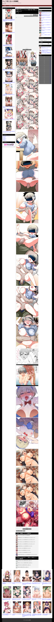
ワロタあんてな (4, 140)
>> (30, 49)
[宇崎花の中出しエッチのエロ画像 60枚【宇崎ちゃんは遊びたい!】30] (27, 285)
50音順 (5, 5)
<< (23, 49)
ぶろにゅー (4, 139)
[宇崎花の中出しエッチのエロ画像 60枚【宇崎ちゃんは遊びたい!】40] (27, 526)
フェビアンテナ (4, 138)
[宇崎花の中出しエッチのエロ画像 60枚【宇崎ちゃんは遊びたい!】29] (27, 254)
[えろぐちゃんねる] (9, 144)
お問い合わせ (10, 5)
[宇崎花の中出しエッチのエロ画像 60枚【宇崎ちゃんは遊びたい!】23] (27, 97)
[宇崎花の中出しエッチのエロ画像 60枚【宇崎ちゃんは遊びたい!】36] (27, 448)
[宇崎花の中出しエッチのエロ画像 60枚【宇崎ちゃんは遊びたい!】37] (27, 465)
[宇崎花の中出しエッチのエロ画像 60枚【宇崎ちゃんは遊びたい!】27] (27, 191)
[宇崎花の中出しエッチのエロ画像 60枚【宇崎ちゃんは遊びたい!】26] (27, 160)
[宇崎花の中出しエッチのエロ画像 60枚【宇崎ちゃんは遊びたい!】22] (27, 81)
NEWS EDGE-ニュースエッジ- (6, 136)
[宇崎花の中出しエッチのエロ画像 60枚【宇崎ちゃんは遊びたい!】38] (27, 482)
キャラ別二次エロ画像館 (10, 1)
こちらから (48, 39)
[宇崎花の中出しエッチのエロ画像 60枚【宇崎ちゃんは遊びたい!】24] (27, 113)
